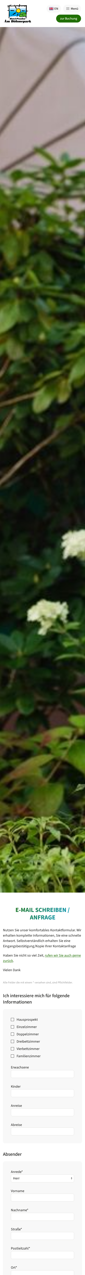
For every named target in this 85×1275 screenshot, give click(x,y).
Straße (16, 1229)
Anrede (17, 1171)
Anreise (16, 1105)
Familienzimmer (29, 1056)
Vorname (17, 1191)
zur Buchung (68, 18)
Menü (74, 9)
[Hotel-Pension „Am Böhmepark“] (17, 13)
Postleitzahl (20, 1248)
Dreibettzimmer (28, 1041)
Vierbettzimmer (28, 1048)
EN (56, 9)
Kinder (16, 1086)
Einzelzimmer (27, 1026)
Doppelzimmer (28, 1034)
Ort (14, 1267)
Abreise (16, 1124)
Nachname (19, 1210)
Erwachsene (20, 1067)
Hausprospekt (27, 1019)
